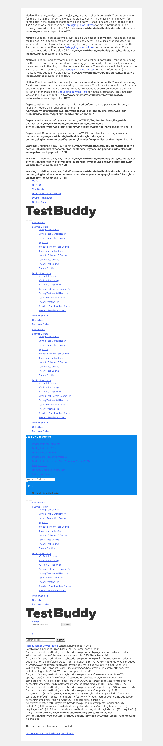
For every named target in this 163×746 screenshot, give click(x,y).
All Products (38, 222)
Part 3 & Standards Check (52, 310)
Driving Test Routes (42, 197)
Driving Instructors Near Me (46, 193)
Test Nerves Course (49, 259)
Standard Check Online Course (55, 306)
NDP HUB (37, 184)
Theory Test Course (49, 263)
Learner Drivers (40, 226)
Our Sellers (37, 320)
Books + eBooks (40, 439)
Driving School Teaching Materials (49, 456)
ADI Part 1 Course (48, 276)
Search (35, 621)
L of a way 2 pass (41, 474)
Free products (39, 465)
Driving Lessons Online (44, 452)
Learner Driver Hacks (45, 645)
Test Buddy (38, 189)
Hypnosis (43, 242)
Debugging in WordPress (80, 25)
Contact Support (41, 202)
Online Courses (40, 315)
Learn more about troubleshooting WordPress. (50, 733)
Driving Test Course (49, 229)
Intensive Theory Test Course (54, 246)
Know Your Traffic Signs (51, 251)
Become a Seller (40, 324)
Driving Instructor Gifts (44, 448)
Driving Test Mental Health (52, 233)
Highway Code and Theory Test (48, 469)
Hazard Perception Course (52, 238)
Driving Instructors (41, 273)
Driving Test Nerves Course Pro (55, 289)
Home (35, 180)
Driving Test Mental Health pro (54, 293)
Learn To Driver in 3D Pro (52, 297)
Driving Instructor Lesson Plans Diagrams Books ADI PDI (61, 461)
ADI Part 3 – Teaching (50, 284)
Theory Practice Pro (49, 301)
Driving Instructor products (46, 444)
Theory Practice (47, 268)
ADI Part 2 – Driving (49, 280)
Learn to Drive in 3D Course (53, 255)
